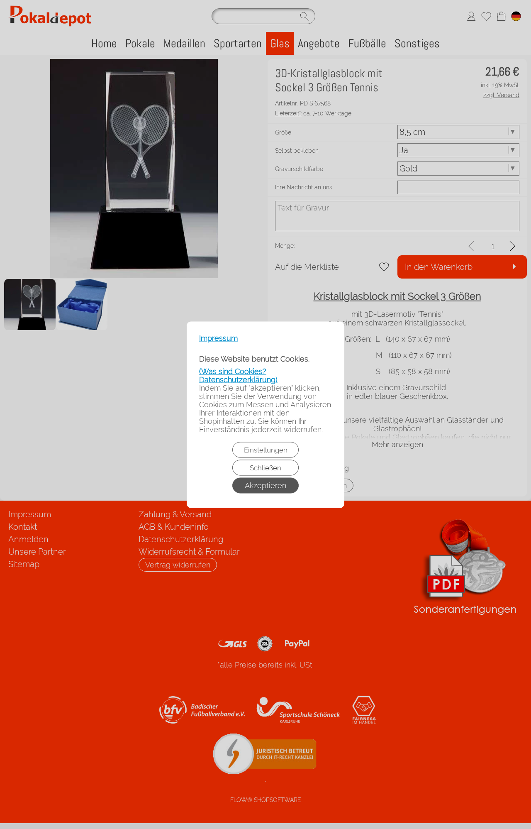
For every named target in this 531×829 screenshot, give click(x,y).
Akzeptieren (265, 485)
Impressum (218, 338)
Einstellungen (265, 449)
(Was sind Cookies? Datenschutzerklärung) (238, 375)
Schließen (265, 467)
